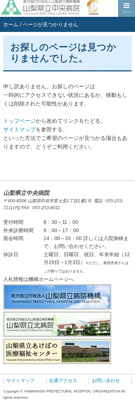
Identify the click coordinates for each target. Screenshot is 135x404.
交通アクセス (63, 380)
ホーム (10, 24)
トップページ (19, 121)
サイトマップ (19, 129)
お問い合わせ (106, 380)
